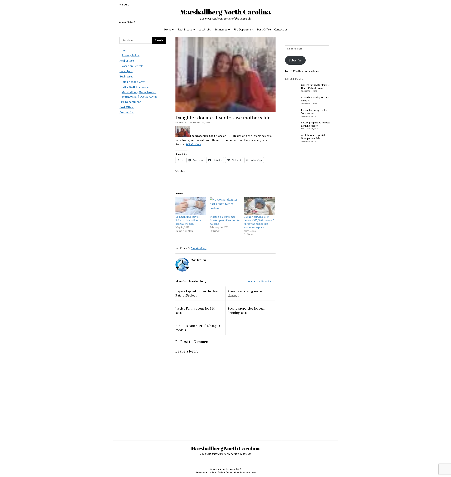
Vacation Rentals (132, 66)
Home (167, 29)
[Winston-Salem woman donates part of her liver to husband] (225, 206)
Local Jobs (205, 29)
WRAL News (193, 144)
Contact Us (281, 29)
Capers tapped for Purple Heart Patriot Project (197, 293)
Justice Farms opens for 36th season (195, 310)
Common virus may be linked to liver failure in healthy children (188, 220)
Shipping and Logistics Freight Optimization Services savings (225, 472)
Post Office (264, 29)
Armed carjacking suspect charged (246, 293)
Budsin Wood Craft (134, 82)
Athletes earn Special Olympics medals (198, 327)
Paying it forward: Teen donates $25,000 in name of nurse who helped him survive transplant (258, 222)
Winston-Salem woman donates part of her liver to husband (225, 220)
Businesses (220, 29)
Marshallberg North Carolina (225, 11)
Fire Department (244, 29)
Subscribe (295, 60)
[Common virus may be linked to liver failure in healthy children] (190, 206)
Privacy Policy (130, 55)
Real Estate (185, 29)
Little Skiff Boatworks (135, 87)
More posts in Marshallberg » (262, 281)
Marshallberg (199, 248)
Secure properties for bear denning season (246, 310)
